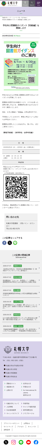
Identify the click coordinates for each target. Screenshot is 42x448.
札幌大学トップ (6, 17)
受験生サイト (11, 383)
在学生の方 (27, 383)
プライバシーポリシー (11, 423)
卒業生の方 (27, 387)
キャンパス (32, 426)
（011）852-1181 (12, 360)
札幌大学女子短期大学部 (14, 365)
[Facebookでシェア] (4, 244)
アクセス (20, 426)
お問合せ (27, 423)
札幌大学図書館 (11, 373)
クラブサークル (28, 413)
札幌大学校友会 (11, 376)
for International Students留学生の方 (29, 392)
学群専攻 (26, 403)
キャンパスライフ (12, 413)
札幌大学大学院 (11, 369)
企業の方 (9, 390)
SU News (24, 17)
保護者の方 (10, 387)
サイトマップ (8, 426)
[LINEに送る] (15, 244)
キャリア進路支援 (29, 407)
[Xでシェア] (10, 244)
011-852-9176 (15, 229)
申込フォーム (7, 166)
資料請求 (7, 430)
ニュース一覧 (16, 17)
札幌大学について (12, 403)
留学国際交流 (28, 410)
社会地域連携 (11, 410)
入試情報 (9, 407)
